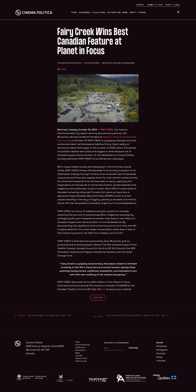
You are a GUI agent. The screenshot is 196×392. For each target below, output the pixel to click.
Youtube (161, 353)
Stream (142, 12)
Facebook (161, 346)
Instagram (162, 349)
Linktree (160, 360)
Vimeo (159, 357)
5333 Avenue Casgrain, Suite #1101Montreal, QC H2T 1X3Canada (45, 350)
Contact (140, 5)
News (125, 12)
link (103, 289)
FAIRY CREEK (106, 129)
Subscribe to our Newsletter (116, 342)
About (133, 12)
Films (74, 12)
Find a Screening (82, 344)
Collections (98, 12)
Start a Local (172, 5)
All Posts (98, 316)
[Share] (58, 69)
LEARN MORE (98, 297)
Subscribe (133, 348)
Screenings (85, 12)
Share (63, 69)
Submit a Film (154, 5)
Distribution (114, 12)
